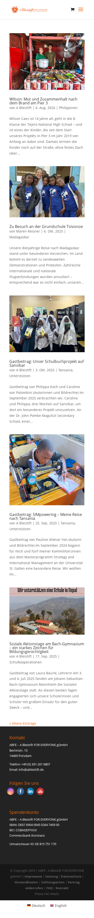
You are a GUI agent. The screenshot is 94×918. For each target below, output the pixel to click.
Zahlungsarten (53, 882)
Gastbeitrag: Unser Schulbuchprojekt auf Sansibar (46, 363)
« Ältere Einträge (22, 723)
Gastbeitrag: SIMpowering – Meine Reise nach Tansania (45, 516)
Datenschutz (71, 876)
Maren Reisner (28, 231)
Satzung (51, 876)
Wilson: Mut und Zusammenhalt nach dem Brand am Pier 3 (43, 101)
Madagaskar (19, 237)
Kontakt (62, 888)
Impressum (33, 876)
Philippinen (68, 107)
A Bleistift (24, 107)
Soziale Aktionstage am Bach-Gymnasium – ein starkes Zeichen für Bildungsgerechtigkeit (46, 647)
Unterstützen (20, 375)
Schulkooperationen (25, 662)
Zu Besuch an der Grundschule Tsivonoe (46, 226)
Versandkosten (26, 882)
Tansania (65, 370)
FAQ (49, 888)
